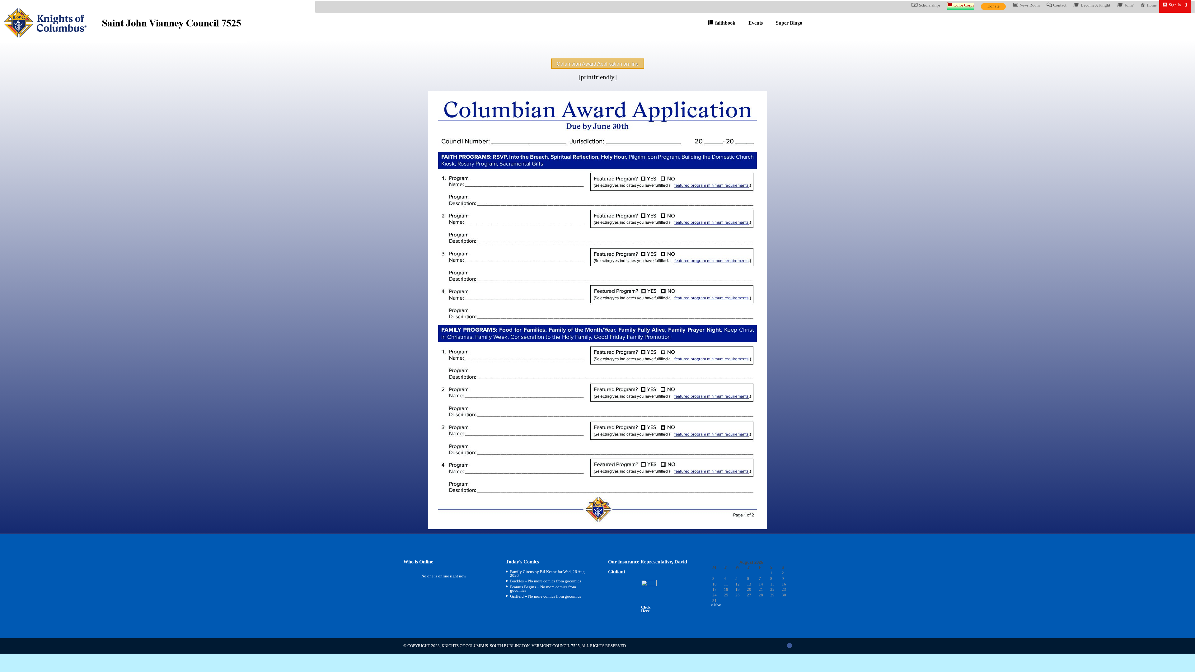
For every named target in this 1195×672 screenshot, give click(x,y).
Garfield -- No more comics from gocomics (545, 596)
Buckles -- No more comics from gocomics (545, 581)
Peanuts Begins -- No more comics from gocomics (543, 589)
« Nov (716, 605)
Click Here (645, 609)
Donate (993, 6)
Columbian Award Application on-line (598, 64)
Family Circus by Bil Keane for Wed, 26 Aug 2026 (547, 573)
